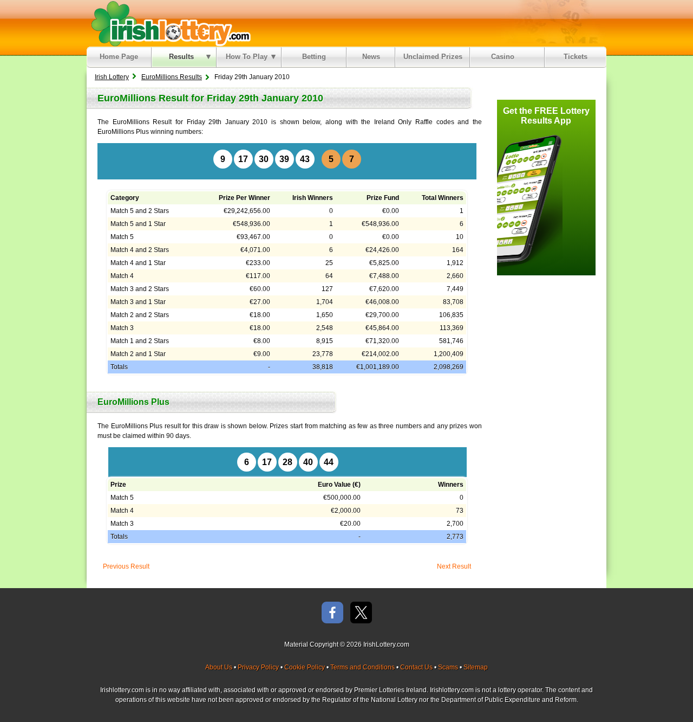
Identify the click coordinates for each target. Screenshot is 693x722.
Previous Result (126, 566)
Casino (505, 57)
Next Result (454, 566)
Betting (314, 57)
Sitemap (475, 667)
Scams (448, 667)
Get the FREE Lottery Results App (546, 115)
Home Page (119, 57)
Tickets (575, 57)
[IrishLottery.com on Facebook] (332, 613)
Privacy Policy (258, 667)
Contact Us (416, 667)
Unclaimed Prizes (432, 57)
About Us (218, 667)
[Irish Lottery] (169, 23)
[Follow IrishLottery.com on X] (361, 613)
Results (181, 57)
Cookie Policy (304, 667)
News (371, 57)
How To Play (246, 57)
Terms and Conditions (362, 667)
